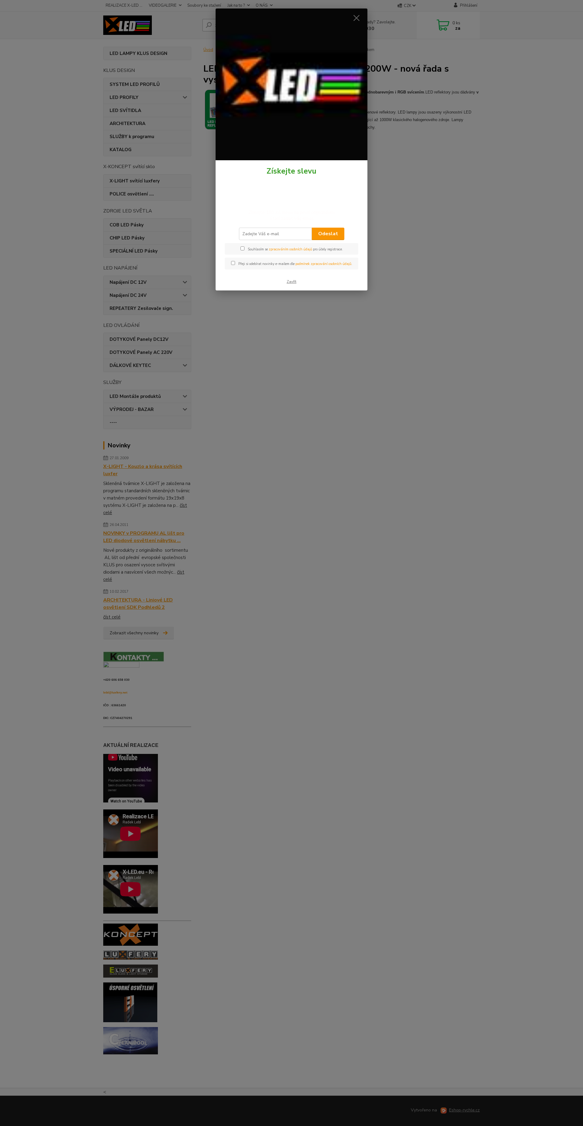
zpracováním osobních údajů (290, 249)
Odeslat (328, 233)
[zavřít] (356, 18)
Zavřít (291, 281)
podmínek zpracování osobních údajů (323, 264)
